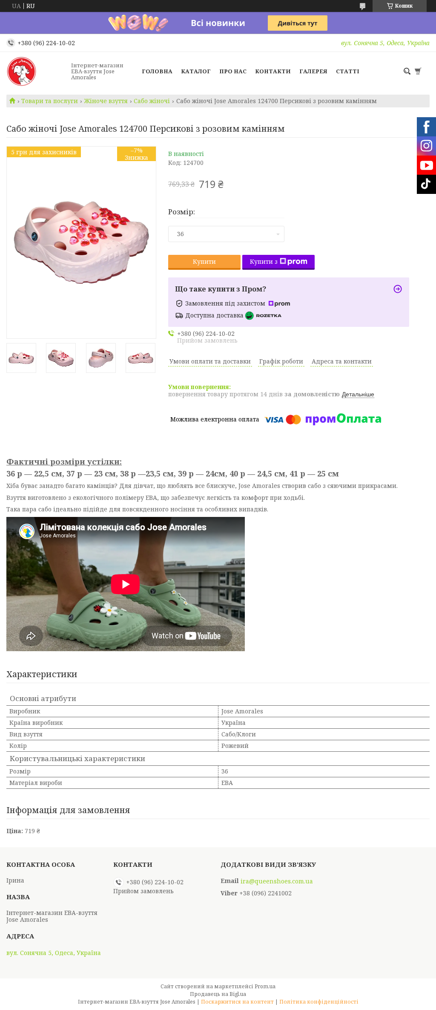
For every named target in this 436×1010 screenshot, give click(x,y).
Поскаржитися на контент (237, 1001)
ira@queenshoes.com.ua (277, 881)
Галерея (313, 71)
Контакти (273, 71)
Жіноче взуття (106, 101)
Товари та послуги (49, 101)
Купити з (264, 261)
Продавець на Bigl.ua (218, 994)
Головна (157, 71)
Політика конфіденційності (319, 1001)
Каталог (196, 71)
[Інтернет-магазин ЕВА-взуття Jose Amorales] (36, 71)
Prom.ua (265, 986)
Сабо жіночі (152, 101)
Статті (347, 71)
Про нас (233, 71)
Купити (204, 261)
